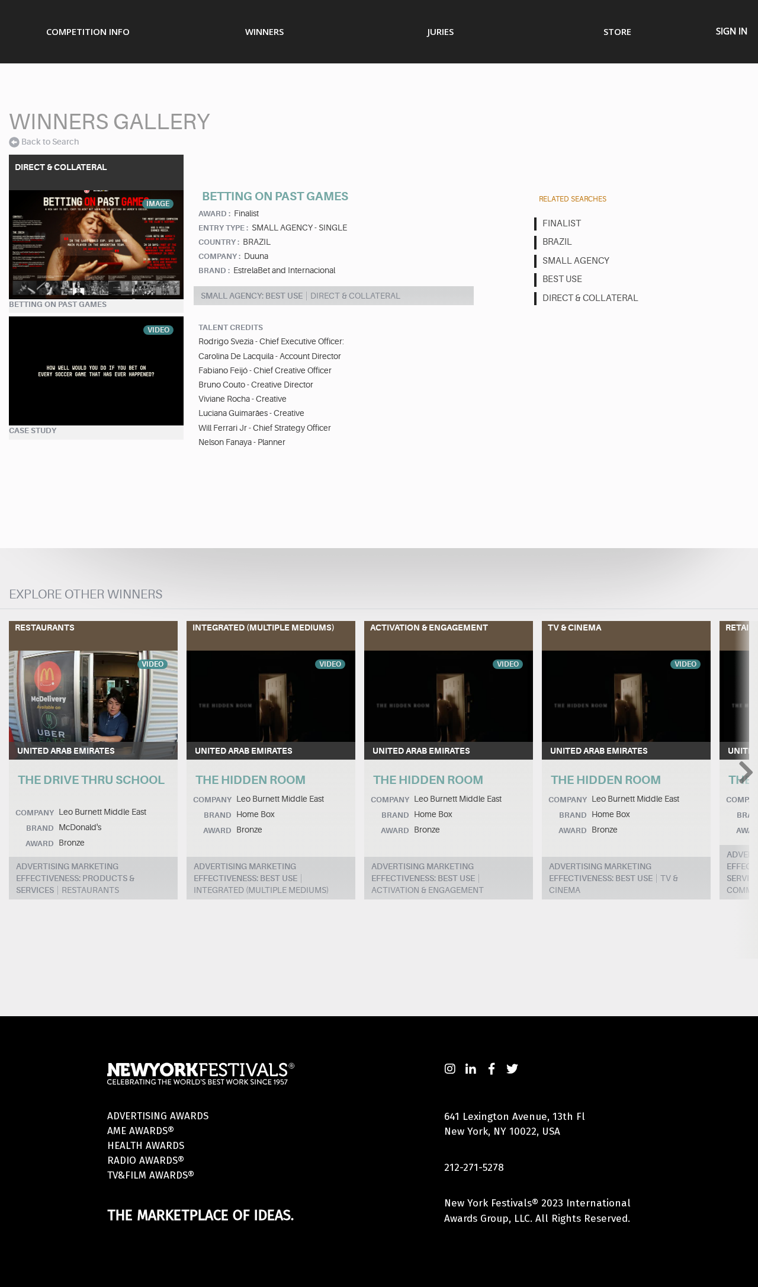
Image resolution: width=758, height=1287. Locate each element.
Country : (218, 242)
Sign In (731, 31)
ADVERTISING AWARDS (157, 1116)
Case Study (32, 430)
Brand (40, 828)
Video (158, 330)
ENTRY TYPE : (223, 227)
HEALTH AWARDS (145, 1145)
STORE (617, 31)
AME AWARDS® (140, 1131)
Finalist (561, 224)
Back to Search (50, 141)
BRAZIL (557, 242)
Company (34, 812)
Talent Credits (230, 327)
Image (157, 204)
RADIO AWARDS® (145, 1160)
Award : (214, 213)
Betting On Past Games (58, 304)
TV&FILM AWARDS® (150, 1175)
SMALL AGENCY (575, 261)
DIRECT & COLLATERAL (590, 298)
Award (39, 843)
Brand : (214, 270)
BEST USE (562, 279)
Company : (219, 256)
